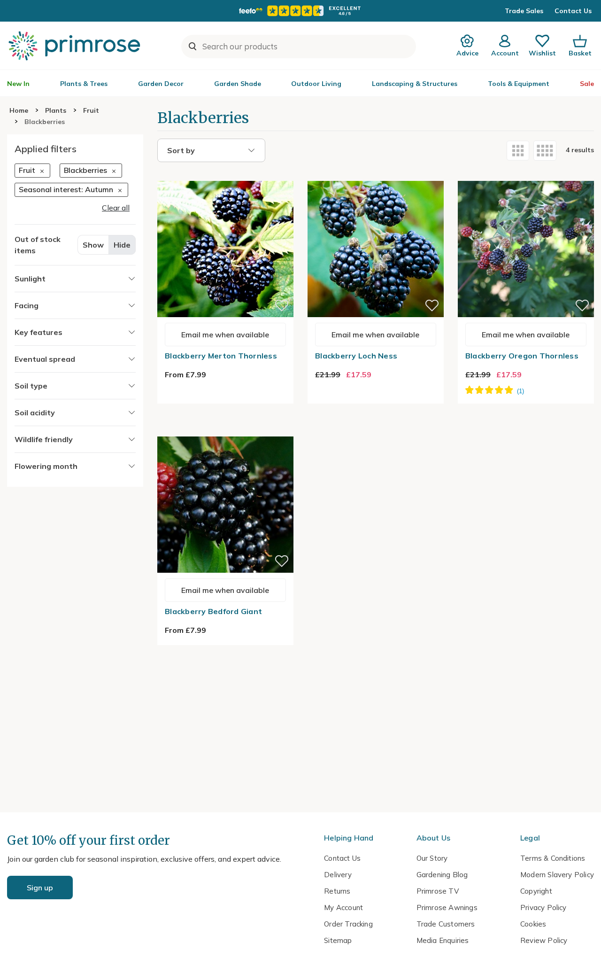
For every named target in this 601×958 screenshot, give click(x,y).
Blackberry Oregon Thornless (521, 355)
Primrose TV (437, 891)
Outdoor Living (316, 83)
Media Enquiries (442, 940)
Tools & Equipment (518, 83)
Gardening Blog (442, 874)
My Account (343, 907)
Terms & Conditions (552, 858)
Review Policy (543, 940)
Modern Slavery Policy (557, 874)
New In (18, 83)
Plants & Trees (84, 83)
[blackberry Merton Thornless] (225, 175)
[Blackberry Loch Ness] (376, 175)
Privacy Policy (543, 907)
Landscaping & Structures (414, 83)
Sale (587, 83)
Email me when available (225, 334)
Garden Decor (161, 83)
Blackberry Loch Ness (356, 355)
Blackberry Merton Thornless (221, 355)
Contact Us (573, 11)
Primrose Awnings (447, 907)
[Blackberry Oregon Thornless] (526, 175)
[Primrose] (75, 45)
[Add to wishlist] (282, 305)
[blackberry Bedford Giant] (225, 430)
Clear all (116, 207)
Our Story (432, 858)
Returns (337, 891)
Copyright (536, 891)
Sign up (40, 887)
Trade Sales (524, 11)
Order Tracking (348, 923)
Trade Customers (445, 923)
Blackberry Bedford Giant (213, 611)
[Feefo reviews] (300, 11)
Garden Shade (237, 83)
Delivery (338, 874)
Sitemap (338, 940)
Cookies (533, 923)
